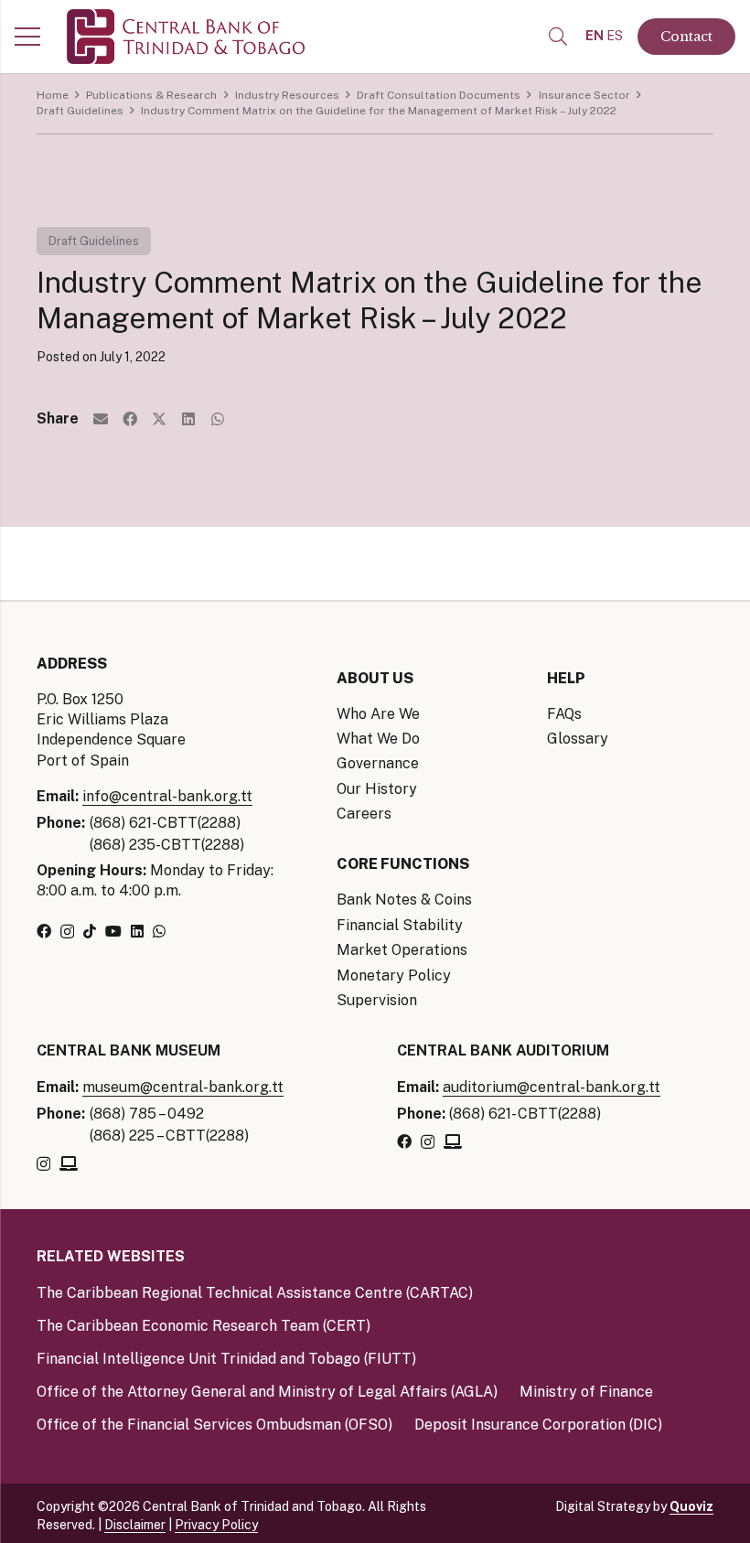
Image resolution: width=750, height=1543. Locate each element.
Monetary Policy (394, 975)
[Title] (68, 1163)
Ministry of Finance (586, 1391)
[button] (558, 37)
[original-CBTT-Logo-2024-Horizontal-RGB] (186, 36)
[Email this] (100, 419)
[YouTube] (113, 931)
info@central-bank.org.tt (167, 796)
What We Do (378, 738)
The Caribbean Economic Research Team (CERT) (203, 1325)
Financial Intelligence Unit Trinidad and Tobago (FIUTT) (226, 1358)
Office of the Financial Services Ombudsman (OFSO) (214, 1424)
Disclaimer (135, 1524)
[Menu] (27, 36)
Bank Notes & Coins (404, 899)
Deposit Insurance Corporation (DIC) (538, 1424)
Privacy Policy (216, 1524)
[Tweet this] (159, 419)
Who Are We (378, 714)
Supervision (377, 1000)
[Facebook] (44, 931)
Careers (364, 813)
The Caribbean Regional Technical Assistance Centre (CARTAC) (255, 1293)
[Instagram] (67, 932)
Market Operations (402, 950)
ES (614, 35)
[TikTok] (89, 931)
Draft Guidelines (93, 241)
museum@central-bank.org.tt (183, 1087)
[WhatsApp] (159, 931)
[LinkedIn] (137, 931)
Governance (378, 763)
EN (594, 35)
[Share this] (130, 419)
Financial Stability (400, 925)
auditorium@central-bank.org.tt (551, 1087)
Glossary (577, 738)
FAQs (564, 714)
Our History (377, 789)
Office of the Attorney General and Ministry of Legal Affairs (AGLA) (267, 1391)
